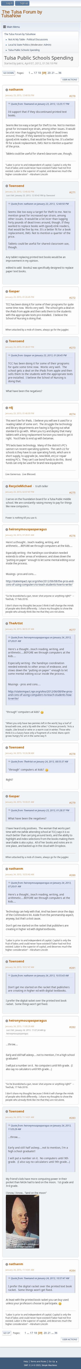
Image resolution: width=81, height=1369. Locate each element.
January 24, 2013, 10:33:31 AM (19, 801)
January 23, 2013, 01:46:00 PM (19, 413)
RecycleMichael (20, 486)
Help (26, 1361)
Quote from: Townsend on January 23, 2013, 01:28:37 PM (40, 810)
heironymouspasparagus (28, 529)
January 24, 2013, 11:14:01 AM (19, 1117)
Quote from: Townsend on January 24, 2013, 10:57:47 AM (40, 1278)
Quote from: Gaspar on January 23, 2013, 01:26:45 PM (38, 355)
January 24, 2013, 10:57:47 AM (19, 967)
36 (59, 73)
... (32, 73)
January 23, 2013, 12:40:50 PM (19, 95)
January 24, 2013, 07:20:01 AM (19, 535)
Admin (47, 44)
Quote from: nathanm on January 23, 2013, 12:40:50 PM (40, 203)
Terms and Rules (38, 1361)
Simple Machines (49, 1365)
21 (53, 73)
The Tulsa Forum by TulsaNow (21, 13)
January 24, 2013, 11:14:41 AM (19, 1269)
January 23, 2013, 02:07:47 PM (19, 491)
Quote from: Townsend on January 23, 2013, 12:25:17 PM (40, 104)
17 (35, 73)
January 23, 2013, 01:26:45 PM (19, 297)
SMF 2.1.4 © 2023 (32, 1365)
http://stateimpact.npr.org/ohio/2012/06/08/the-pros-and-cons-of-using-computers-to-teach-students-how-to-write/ (40, 582)
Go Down (8, 73)
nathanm (16, 89)
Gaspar (14, 291)
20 (49, 73)
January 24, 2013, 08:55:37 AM (19, 629)
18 (39, 73)
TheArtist (16, 623)
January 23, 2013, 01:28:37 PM (19, 346)
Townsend (16, 186)
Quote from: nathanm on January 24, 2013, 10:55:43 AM (40, 975)
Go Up (6, 1333)
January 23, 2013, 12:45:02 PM (19, 191)
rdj (11, 407)
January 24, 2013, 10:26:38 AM (19, 753)
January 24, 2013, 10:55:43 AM (19, 874)
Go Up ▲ (53, 1361)
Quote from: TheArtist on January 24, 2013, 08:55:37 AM (39, 761)
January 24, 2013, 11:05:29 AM (19, 1026)
